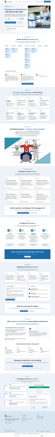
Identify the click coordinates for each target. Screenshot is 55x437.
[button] (27, 150)
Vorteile (20, 1)
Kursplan (16, 1)
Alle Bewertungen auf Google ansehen (27, 83)
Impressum (47, 431)
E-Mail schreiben (12, 395)
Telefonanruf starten (14, 388)
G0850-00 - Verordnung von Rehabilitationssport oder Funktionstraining (14, 292)
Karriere (31, 1)
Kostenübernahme (26, 1)
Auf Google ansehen (9, 30)
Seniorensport (24, 420)
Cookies (37, 431)
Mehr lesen (6, 81)
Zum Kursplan (20, 22)
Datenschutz (42, 431)
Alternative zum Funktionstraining (27, 418)
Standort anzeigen (13, 403)
